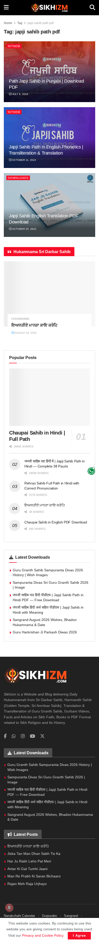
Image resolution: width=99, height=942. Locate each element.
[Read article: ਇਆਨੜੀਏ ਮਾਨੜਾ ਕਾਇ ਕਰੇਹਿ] (49, 293)
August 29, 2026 (25, 332)
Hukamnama (20, 318)
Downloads (18, 177)
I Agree (79, 935)
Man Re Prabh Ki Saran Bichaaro (34, 876)
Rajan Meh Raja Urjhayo (27, 884)
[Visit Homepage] (49, 8)
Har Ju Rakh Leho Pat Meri (29, 861)
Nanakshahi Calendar (19, 916)
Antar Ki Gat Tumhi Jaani (27, 869)
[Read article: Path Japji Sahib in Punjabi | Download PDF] (49, 71)
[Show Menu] (6, 7)
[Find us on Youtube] (32, 736)
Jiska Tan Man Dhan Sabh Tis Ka (33, 854)
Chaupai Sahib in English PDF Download (55, 522)
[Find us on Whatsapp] (14, 736)
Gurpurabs (49, 916)
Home (8, 23)
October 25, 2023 (23, 229)
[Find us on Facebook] (5, 736)
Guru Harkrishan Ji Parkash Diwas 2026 (45, 632)
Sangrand (71, 916)
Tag (19, 23)
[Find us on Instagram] (23, 736)
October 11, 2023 (23, 160)
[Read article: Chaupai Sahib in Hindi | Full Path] (49, 397)
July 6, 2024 (19, 94)
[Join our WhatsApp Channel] (91, 471)
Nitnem (14, 46)
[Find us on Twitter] (42, 736)
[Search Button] (92, 7)
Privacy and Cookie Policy (42, 935)
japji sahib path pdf (40, 23)
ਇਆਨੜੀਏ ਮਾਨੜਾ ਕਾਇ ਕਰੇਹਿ (34, 325)
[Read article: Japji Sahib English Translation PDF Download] (49, 205)
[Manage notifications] (9, 907)
